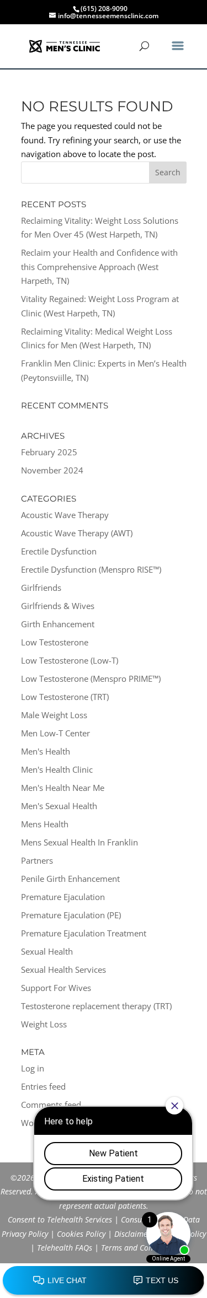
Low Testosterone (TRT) (65, 696)
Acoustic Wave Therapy (65, 514)
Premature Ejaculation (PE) (71, 914)
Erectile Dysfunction (59, 551)
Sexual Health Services (63, 969)
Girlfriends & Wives (57, 605)
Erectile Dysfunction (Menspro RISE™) (91, 569)
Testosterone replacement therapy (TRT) (96, 1005)
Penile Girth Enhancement (70, 878)
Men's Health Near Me (62, 787)
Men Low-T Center (55, 733)
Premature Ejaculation (63, 896)
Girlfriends (41, 587)
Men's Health (45, 751)
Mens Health (44, 824)
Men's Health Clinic (57, 769)
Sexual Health (47, 951)
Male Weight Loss (54, 714)
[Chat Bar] (103, 1281)
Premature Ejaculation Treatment (83, 933)
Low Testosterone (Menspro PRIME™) (91, 678)
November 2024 (52, 470)
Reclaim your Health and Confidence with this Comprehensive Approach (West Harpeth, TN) (99, 266)
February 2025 (49, 451)
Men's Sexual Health (59, 805)
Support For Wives (56, 987)
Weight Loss (44, 1024)
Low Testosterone (54, 642)
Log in (32, 1068)
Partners (37, 860)
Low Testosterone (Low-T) (69, 660)
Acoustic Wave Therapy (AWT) (76, 532)
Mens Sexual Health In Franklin (79, 842)
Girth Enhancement (57, 623)
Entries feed (43, 1086)
